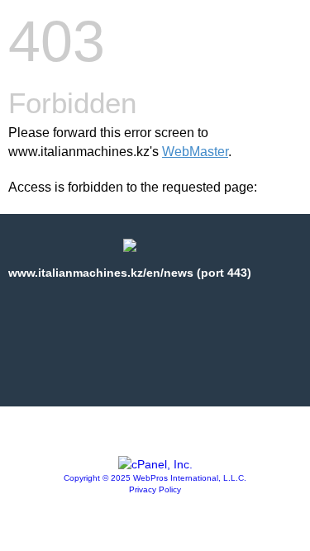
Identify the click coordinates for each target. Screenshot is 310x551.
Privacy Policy (155, 489)
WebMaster (195, 152)
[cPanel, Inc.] (155, 464)
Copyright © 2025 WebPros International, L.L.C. (155, 477)
